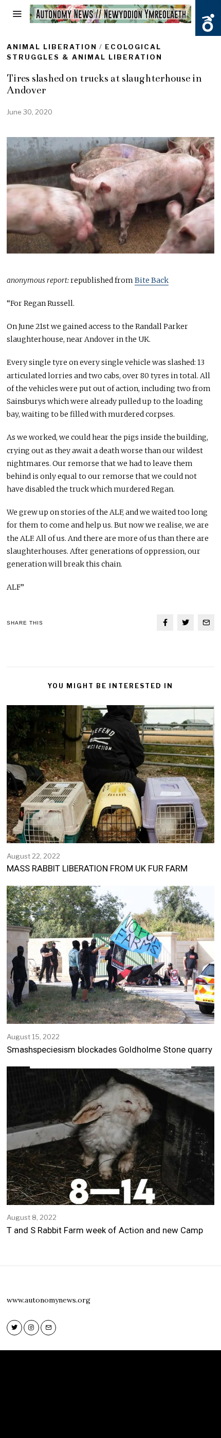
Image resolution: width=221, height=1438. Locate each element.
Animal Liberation (52, 47)
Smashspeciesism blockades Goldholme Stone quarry (109, 1049)
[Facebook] (165, 622)
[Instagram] (31, 1327)
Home (74, 1416)
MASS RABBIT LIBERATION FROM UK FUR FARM (97, 868)
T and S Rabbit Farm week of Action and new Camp (105, 1230)
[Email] (206, 622)
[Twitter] (185, 622)
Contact (141, 1416)
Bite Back (152, 280)
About (104, 1416)
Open (208, 23)
